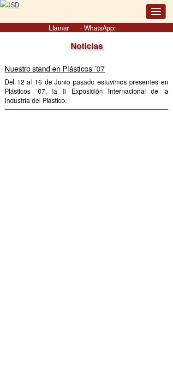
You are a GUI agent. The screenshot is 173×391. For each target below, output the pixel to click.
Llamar (60, 27)
